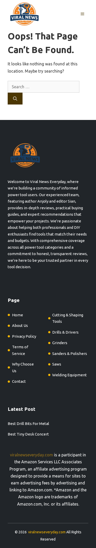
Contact (19, 381)
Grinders (59, 343)
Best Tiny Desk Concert (28, 434)
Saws (56, 364)
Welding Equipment (69, 375)
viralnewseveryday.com (31, 455)
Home (17, 315)
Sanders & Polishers (69, 353)
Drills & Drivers (65, 332)
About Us (20, 325)
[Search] (15, 99)
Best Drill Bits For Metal (28, 423)
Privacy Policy (24, 336)
